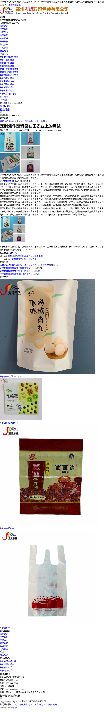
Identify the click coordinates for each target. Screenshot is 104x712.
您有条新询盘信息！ (12, 5)
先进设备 (4, 41)
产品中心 (4, 54)
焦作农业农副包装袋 (9, 72)
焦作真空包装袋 (7, 63)
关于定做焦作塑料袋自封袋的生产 (23, 259)
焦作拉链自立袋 (7, 81)
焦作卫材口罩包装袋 (9, 69)
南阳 (30, 704)
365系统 (13, 708)
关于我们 (4, 29)
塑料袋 (13, 253)
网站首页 (4, 26)
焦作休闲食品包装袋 (9, 57)
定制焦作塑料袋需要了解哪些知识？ (16, 268)
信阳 (50, 704)
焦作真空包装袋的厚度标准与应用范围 (25, 256)
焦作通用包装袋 (7, 87)
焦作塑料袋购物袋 (8, 90)
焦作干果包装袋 (7, 60)
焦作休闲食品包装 (8, 661)
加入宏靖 (4, 97)
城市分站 (4, 655)
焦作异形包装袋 (7, 78)
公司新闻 (4, 48)
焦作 (25, 704)
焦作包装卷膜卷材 (8, 94)
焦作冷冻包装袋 (7, 66)
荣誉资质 (4, 35)
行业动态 (4, 51)
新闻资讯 (4, 45)
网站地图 (4, 649)
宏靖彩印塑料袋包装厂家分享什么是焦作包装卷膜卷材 (24, 265)
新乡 (16, 704)
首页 (2, 121)
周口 (46, 704)
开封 (41, 704)
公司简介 (4, 32)
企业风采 (4, 38)
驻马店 (35, 704)
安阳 (55, 704)
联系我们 (4, 100)
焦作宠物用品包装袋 (9, 75)
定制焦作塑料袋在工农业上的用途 (31, 121)
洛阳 (21, 704)
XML (2, 652)
